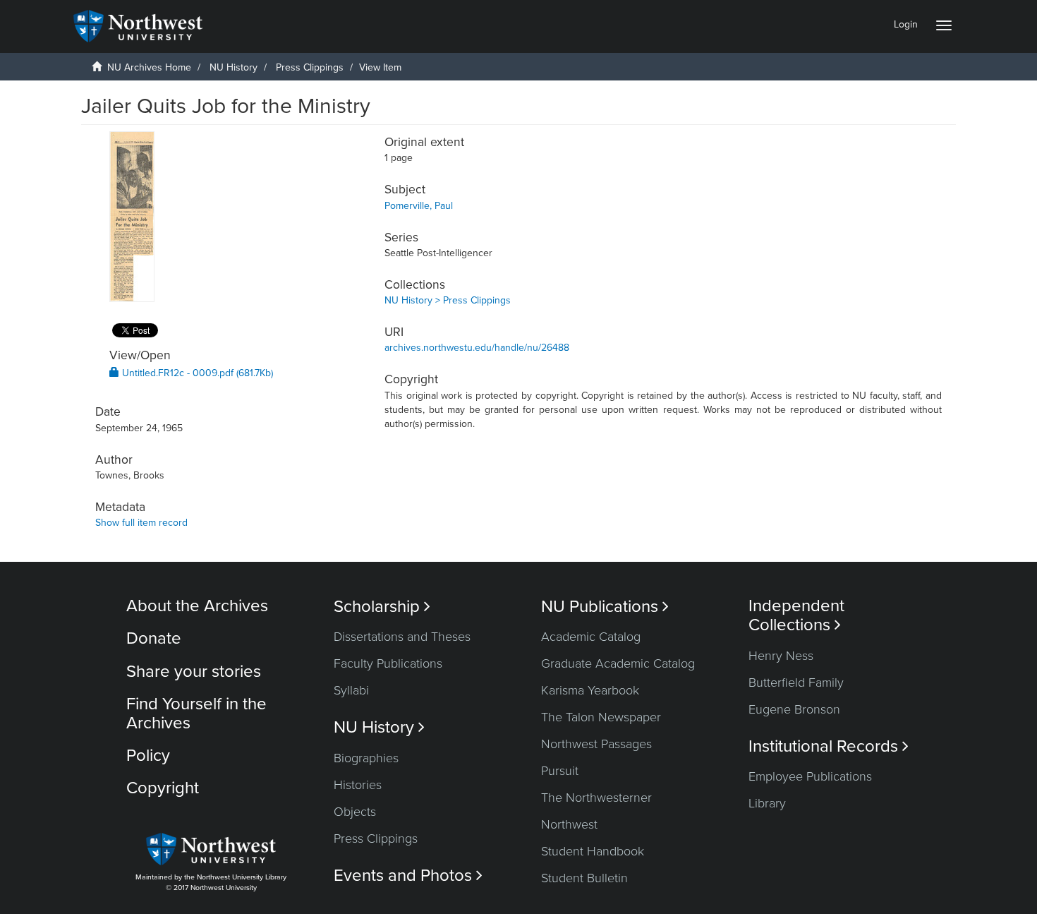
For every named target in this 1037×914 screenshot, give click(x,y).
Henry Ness (780, 655)
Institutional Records (828, 746)
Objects (355, 811)
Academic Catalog (591, 636)
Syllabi (351, 690)
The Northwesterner (596, 797)
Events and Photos (408, 875)
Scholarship (382, 606)
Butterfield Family (796, 682)
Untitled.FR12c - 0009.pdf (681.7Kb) (196, 373)
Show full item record (141, 523)
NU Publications (605, 606)
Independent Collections (796, 615)
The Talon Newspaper (601, 717)
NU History (233, 67)
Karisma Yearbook (590, 690)
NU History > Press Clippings (447, 300)
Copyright (162, 788)
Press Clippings (310, 67)
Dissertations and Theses (402, 636)
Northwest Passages (596, 744)
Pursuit (559, 770)
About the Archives (197, 606)
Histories (358, 785)
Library (767, 803)
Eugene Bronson (794, 709)
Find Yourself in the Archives (196, 713)
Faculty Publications (388, 663)
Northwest (569, 824)
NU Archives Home (149, 67)
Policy (148, 755)
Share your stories (193, 671)
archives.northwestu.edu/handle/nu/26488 (476, 348)
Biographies (366, 758)
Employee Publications (810, 776)
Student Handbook (592, 851)
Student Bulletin (584, 878)
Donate (153, 638)
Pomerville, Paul (418, 206)
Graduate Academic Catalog (618, 663)
